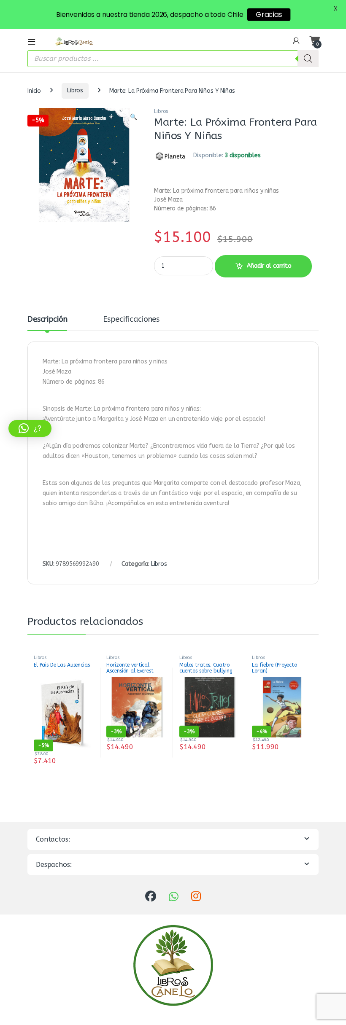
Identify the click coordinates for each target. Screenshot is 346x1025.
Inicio (34, 90)
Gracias (268, 14)
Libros (75, 90)
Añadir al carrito (269, 265)
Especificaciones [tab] (131, 319)
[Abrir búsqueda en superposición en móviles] (173, 58)
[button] (133, 117)
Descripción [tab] (47, 319)
